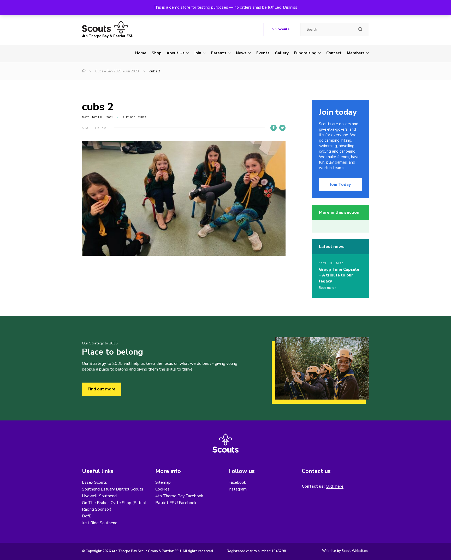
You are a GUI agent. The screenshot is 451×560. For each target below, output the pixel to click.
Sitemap (163, 482)
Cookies (162, 489)
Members (356, 53)
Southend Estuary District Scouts (112, 489)
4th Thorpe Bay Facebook (179, 496)
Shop (156, 53)
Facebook (237, 482)
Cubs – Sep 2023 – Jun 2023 (117, 71)
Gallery (282, 53)
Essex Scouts (94, 482)
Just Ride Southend (99, 523)
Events (263, 53)
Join (197, 53)
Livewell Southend (99, 496)
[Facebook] (273, 128)
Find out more (102, 389)
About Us (176, 53)
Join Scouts (279, 29)
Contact (334, 53)
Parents (218, 53)
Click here (334, 486)
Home (140, 53)
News (241, 53)
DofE (86, 516)
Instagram (237, 489)
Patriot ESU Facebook (176, 503)
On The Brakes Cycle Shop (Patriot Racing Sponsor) (114, 506)
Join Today (340, 184)
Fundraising (305, 53)
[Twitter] (282, 128)
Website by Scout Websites (345, 551)
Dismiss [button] (290, 7)
